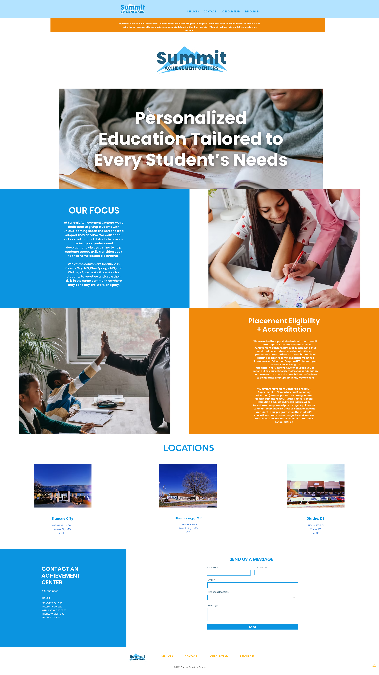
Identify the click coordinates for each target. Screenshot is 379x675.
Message (213, 605)
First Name (213, 567)
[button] (193, 11)
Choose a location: (218, 592)
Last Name (261, 567)
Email (210, 580)
